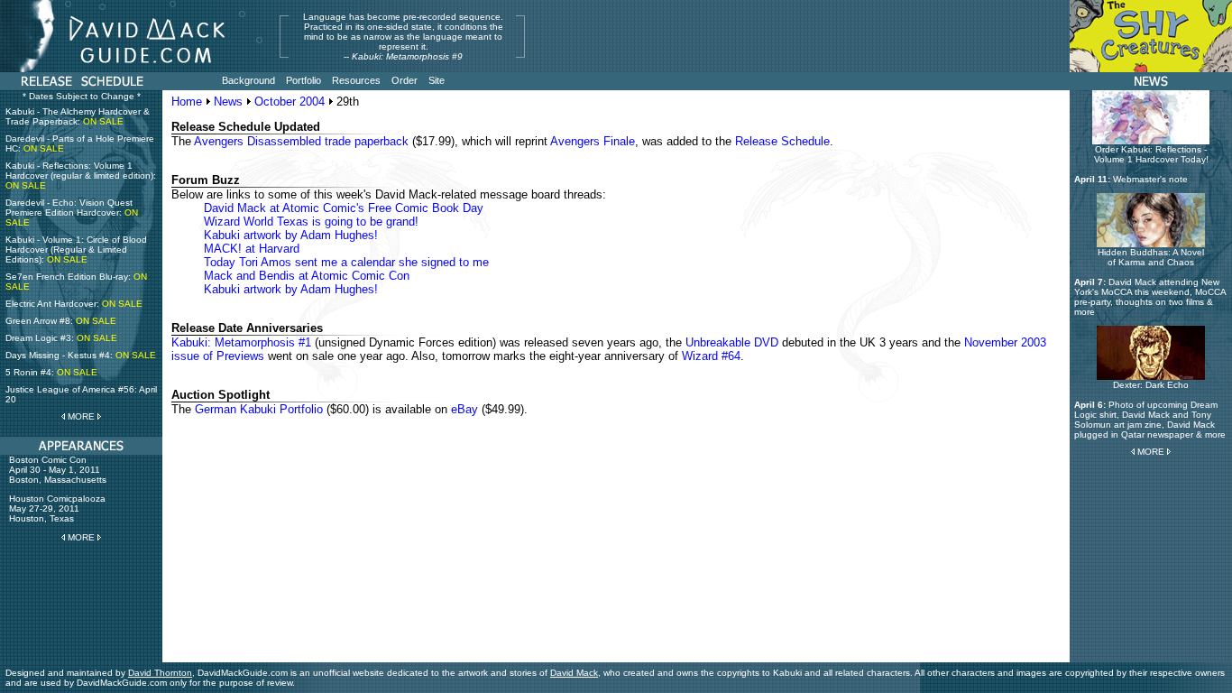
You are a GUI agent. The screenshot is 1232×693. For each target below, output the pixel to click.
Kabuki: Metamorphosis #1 (241, 342)
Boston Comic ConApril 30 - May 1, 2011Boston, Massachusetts (57, 470)
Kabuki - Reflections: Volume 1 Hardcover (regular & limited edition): (80, 175)
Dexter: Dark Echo (1151, 385)
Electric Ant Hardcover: (74, 304)
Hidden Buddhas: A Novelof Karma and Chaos (1151, 257)
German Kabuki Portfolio (259, 409)
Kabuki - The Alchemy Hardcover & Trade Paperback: (77, 116)
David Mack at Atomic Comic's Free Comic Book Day (343, 208)
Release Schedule (782, 141)
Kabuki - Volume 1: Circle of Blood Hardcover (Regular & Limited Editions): (76, 249)
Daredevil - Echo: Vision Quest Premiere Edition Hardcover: (71, 212)
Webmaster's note (1150, 179)
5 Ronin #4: (51, 372)
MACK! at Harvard (251, 248)
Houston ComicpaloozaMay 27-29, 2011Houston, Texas (57, 508)
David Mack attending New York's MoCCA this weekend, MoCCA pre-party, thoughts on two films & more (1150, 297)
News (228, 101)
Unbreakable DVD (731, 342)
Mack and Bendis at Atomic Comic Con (306, 275)
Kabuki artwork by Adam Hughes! (291, 235)
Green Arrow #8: (60, 321)
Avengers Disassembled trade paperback (301, 141)
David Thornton (160, 673)
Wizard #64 (711, 356)
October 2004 (289, 101)
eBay (464, 409)
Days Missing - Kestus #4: (80, 355)
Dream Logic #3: (61, 338)
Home (186, 101)
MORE (81, 416)
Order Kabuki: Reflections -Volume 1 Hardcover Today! (1151, 154)
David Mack (574, 673)
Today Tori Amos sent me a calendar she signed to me (346, 262)
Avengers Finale (592, 141)
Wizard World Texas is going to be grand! (311, 221)
